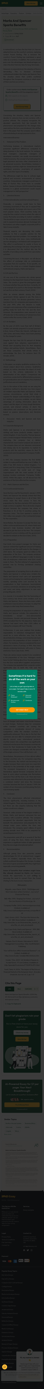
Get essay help (22, 710)
